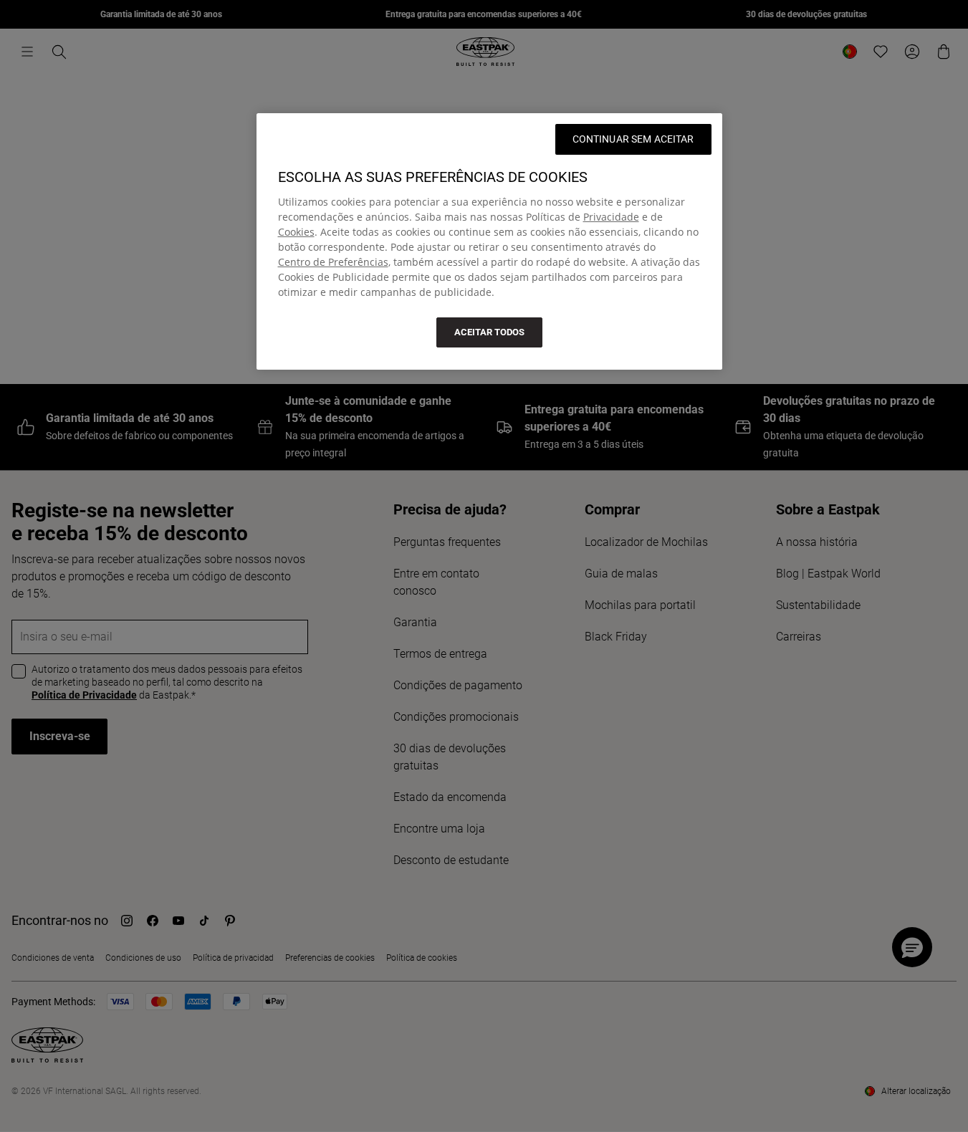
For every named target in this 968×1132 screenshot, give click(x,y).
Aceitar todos (489, 332)
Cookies (296, 232)
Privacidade (611, 217)
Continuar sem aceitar (633, 139)
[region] (489, 241)
